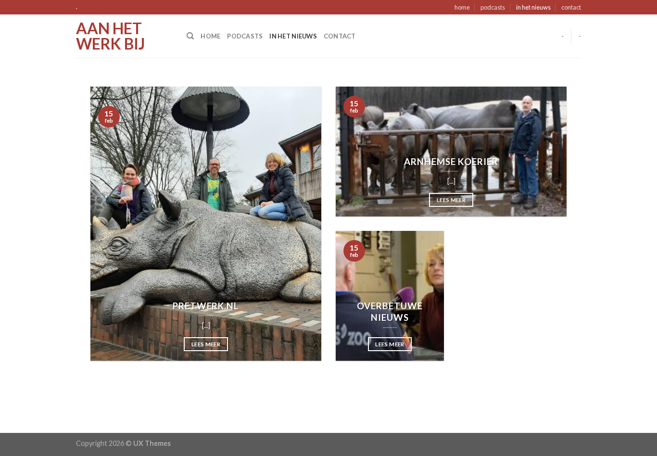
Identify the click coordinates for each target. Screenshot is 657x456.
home (462, 7)
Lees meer (205, 344)
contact (571, 7)
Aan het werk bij (110, 36)
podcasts (492, 7)
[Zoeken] (190, 36)
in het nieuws (533, 7)
